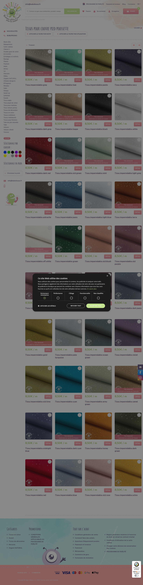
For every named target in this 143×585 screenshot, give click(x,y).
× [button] (107, 276)
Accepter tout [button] (95, 306)
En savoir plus (92, 289)
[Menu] (140, 562)
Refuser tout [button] (76, 306)
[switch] (137, 575)
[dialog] (71, 292)
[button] (47, 306)
